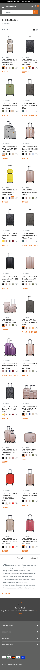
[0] (36, 6)
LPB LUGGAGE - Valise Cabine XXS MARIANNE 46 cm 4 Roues (30, 149)
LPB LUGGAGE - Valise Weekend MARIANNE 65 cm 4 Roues (10, 279)
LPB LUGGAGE (6, 57)
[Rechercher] (35, 12)
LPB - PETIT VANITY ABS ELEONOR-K (29, 451)
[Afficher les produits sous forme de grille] (34, 30)
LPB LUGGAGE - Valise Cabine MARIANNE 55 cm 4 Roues (29, 365)
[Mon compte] (32, 7)
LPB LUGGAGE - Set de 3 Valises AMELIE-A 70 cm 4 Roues (9, 365)
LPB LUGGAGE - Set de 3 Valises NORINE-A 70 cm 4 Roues (9, 452)
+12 (16, 284)
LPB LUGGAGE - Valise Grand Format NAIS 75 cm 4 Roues (29, 62)
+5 (16, 67)
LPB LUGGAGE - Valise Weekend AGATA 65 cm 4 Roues (29, 192)
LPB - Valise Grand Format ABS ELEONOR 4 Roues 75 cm (29, 235)
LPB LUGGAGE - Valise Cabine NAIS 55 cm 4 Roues (9, 409)
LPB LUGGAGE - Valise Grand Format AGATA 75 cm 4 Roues (29, 279)
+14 (36, 327)
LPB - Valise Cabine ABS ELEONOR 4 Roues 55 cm (29, 105)
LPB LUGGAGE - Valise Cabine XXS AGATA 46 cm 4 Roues (9, 105)
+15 (36, 67)
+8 (16, 111)
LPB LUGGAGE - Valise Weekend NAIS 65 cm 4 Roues (9, 235)
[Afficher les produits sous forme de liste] (37, 30)
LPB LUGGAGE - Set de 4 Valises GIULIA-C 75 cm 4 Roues (29, 409)
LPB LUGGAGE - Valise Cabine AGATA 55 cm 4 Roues (29, 495)
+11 (36, 197)
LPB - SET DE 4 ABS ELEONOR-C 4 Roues (9, 321)
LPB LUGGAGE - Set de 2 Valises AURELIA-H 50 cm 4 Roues (9, 192)
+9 (16, 503)
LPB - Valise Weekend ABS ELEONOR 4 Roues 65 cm (29, 322)
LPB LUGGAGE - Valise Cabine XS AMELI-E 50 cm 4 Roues (29, 541)
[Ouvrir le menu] (3, 7)
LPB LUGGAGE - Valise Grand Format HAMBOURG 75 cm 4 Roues (9, 496)
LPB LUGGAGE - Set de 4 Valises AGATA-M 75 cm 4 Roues (9, 149)
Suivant (33, 558)
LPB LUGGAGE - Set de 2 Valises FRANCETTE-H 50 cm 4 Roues (9, 62)
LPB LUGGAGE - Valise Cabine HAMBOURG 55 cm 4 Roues (9, 541)
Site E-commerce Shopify (14, 664)
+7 (16, 457)
